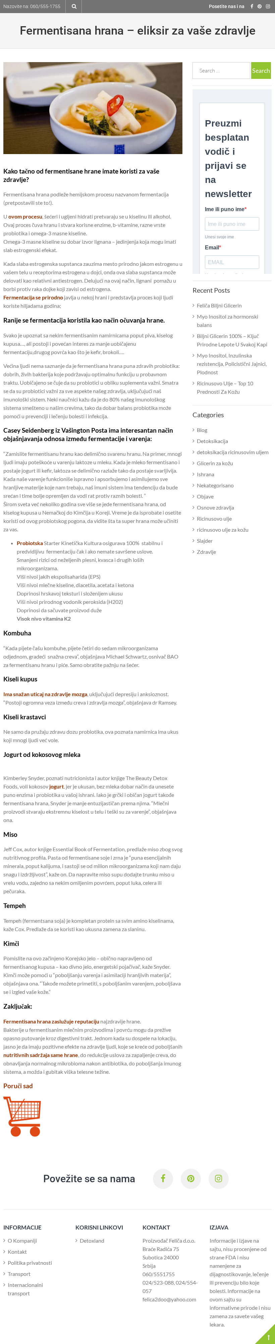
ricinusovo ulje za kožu (223, 529)
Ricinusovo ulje (214, 518)
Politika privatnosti (30, 1262)
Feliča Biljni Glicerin (219, 305)
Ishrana (205, 474)
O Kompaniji (22, 1240)
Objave (205, 496)
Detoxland (92, 1240)
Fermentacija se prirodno (33, 297)
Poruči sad (18, 1086)
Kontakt (17, 1251)
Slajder (205, 540)
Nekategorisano (215, 485)
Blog (202, 430)
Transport (19, 1273)
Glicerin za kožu (215, 463)
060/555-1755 (45, 6)
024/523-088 (158, 1282)
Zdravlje (206, 551)
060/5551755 (159, 1274)
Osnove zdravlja (215, 507)
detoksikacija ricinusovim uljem (233, 452)
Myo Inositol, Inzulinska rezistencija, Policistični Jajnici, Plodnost (232, 363)
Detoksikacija (212, 441)
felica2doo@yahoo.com (169, 1299)
